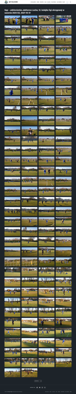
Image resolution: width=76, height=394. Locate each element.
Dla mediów (59, 2)
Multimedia (53, 2)
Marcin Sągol (10, 391)
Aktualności (33, 2)
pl (67, 2)
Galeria (48, 2)
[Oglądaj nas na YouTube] (40, 387)
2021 (8, 6)
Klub (45, 2)
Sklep (63, 2)
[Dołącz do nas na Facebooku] (37, 387)
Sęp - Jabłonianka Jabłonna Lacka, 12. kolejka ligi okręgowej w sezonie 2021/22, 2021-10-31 (24, 6)
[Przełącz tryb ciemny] (71, 2)
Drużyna (42, 2)
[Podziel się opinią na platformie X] (45, 387)
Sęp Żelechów (13, 2)
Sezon (38, 2)
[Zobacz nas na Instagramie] (42, 387)
